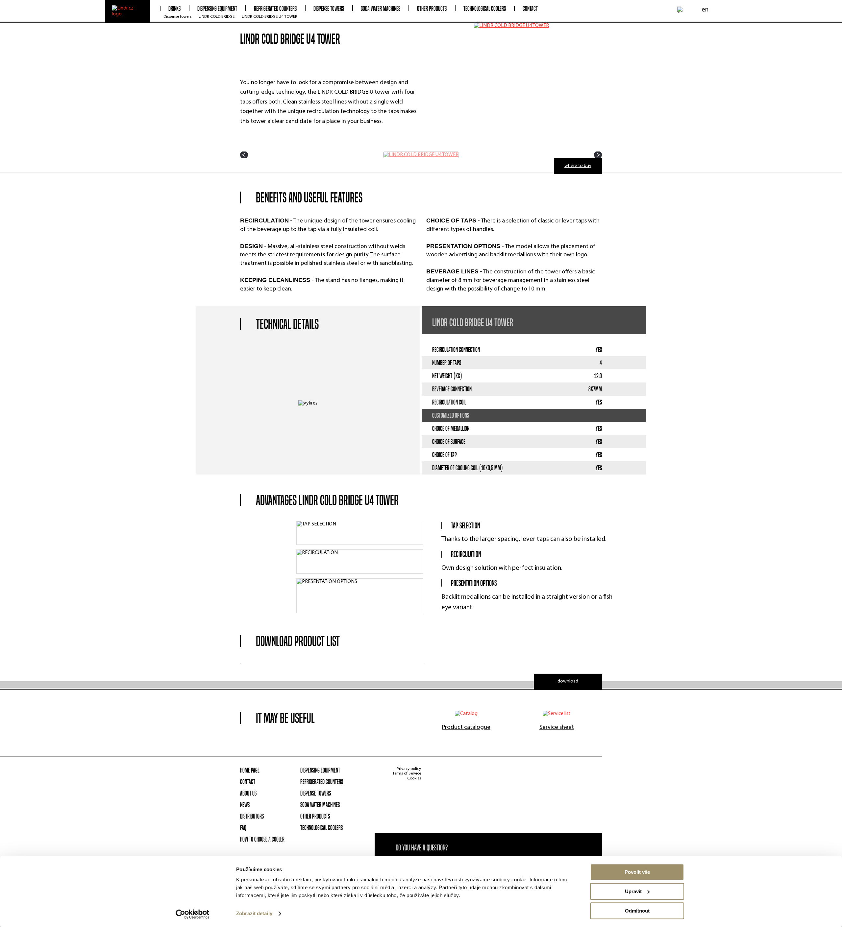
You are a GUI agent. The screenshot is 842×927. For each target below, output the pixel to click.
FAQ (243, 828)
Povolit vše (637, 872)
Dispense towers (177, 16)
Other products (315, 816)
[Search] (680, 10)
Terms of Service (406, 773)
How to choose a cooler (262, 839)
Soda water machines (320, 805)
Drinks (174, 8)
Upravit (633, 891)
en (705, 10)
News (245, 805)
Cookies (414, 778)
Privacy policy (409, 769)
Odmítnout (637, 911)
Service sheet (556, 727)
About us (248, 793)
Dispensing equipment (320, 770)
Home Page (250, 770)
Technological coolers (321, 828)
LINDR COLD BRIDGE (217, 16)
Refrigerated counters (321, 782)
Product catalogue (466, 727)
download (567, 681)
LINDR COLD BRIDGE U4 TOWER (269, 16)
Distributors (252, 816)
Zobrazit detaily (254, 913)
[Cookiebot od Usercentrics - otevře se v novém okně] (192, 914)
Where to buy (577, 165)
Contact (530, 8)
